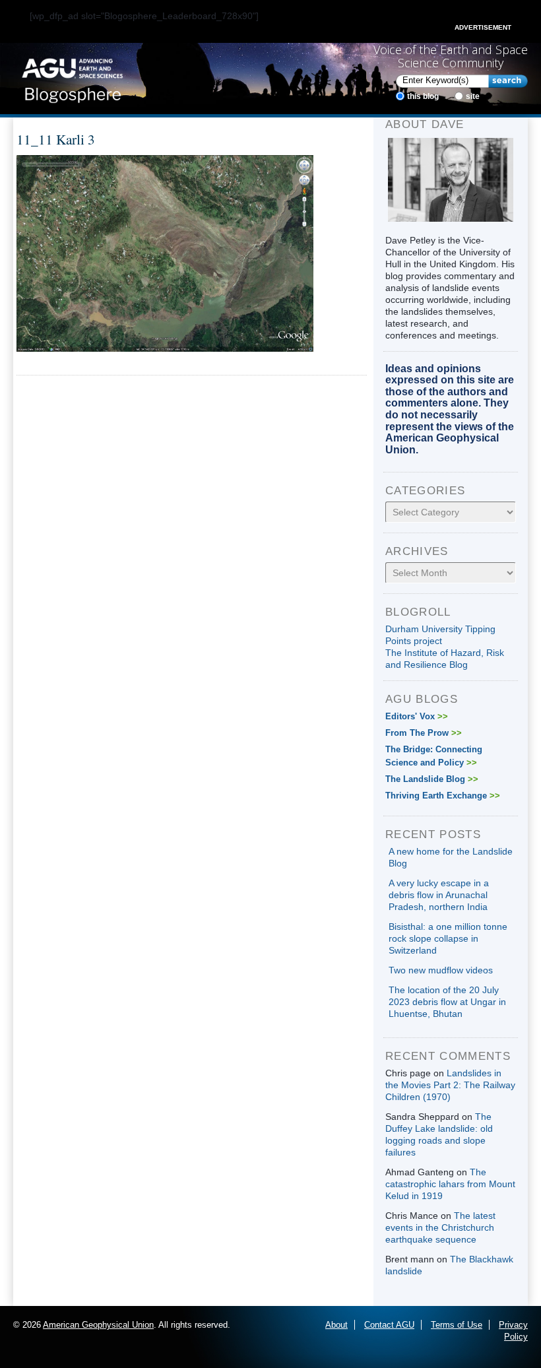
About (336, 1325)
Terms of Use (456, 1325)
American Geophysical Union (98, 1325)
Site (473, 96)
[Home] (72, 78)
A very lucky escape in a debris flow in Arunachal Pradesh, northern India (439, 895)
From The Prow (423, 733)
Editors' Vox (416, 716)
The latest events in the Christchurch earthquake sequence (440, 1227)
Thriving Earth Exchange (442, 795)
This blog (423, 96)
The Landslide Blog (431, 779)
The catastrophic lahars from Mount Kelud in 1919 (450, 1184)
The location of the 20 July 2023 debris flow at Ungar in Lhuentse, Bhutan (447, 1002)
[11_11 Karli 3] (164, 252)
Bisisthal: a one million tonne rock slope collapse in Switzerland (448, 938)
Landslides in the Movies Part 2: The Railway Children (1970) (450, 1085)
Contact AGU (389, 1325)
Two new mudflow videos (441, 970)
